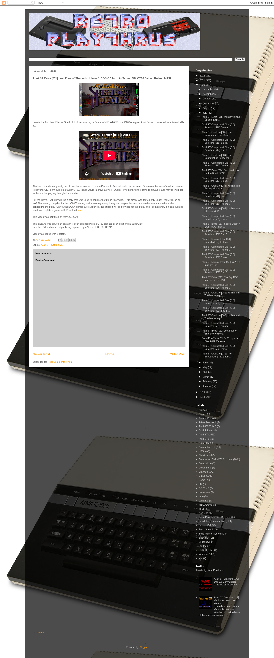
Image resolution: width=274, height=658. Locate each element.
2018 (203, 397)
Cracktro (203, 471)
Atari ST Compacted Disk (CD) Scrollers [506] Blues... (218, 256)
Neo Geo (203, 513)
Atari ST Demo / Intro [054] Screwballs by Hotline (216, 240)
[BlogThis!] (63, 240)
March (206, 376)
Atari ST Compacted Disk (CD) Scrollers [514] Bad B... (218, 149)
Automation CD (207, 447)
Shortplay (204, 537)
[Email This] (60, 240)
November (208, 94)
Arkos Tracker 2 (207, 422)
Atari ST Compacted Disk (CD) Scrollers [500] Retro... (218, 347)
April (205, 372)
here (80, 210)
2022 (203, 75)
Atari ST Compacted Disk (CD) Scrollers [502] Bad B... (218, 309)
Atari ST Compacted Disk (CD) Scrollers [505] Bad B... (218, 271)
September (209, 103)
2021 (203, 80)
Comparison (205, 463)
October (207, 98)
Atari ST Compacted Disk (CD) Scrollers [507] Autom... (218, 248)
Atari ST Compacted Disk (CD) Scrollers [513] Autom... (218, 164)
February (208, 381)
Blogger (143, 647)
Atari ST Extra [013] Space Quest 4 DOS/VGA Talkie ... (221, 225)
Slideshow (204, 541)
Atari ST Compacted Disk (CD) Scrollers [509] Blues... (218, 218)
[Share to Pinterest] (74, 240)
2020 (203, 85)
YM (200, 558)
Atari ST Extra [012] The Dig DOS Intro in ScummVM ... (220, 279)
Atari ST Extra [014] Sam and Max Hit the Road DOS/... (220, 172)
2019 (203, 392)
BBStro (203, 451)
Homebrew (204, 492)
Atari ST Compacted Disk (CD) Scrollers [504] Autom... (218, 286)
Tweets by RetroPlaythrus (209, 570)
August (207, 108)
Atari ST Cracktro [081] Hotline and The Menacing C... (221, 294)
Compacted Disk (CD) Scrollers (215, 459)
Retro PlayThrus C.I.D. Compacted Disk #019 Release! (220, 340)
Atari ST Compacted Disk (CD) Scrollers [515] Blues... (218, 141)
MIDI (201, 508)
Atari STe (204, 438)
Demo (202, 480)
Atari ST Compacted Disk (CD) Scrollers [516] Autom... (218, 126)
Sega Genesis (206, 529)
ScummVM (57, 244)
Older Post (177, 354)
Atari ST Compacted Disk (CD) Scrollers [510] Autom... (218, 202)
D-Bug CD (204, 475)
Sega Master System (210, 533)
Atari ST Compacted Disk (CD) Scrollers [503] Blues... (218, 302)
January (207, 386)
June (206, 362)
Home (109, 354)
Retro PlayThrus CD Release (214, 517)
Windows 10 (205, 554)
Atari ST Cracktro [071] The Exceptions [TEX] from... (217, 355)
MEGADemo (205, 504)
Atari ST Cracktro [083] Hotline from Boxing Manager (221, 187)
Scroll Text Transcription (212, 521)
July (205, 112)
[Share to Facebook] (70, 240)
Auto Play (204, 443)
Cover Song (205, 467)
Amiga (202, 410)
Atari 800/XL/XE (207, 426)
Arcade (202, 414)
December (208, 89)
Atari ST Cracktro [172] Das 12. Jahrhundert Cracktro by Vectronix (226, 581)
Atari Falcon (205, 430)
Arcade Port (205, 418)
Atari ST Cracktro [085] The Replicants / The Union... (217, 134)
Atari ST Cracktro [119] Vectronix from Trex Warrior (226, 600)
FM (200, 484)
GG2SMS (204, 488)
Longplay (203, 500)
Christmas (204, 455)
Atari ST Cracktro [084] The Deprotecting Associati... (217, 157)
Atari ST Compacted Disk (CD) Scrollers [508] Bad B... (218, 233)
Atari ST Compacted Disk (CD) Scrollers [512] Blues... (218, 179)
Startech (203, 546)
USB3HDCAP (206, 550)
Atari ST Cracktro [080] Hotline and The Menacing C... (221, 317)
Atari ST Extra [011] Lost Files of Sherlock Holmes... (219, 332)
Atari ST (45, 244)
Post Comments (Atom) (60, 361)
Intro (201, 496)
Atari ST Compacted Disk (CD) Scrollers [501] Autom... (218, 324)
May (205, 367)
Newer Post (41, 354)
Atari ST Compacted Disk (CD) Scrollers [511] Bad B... (218, 195)
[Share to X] (67, 240)
